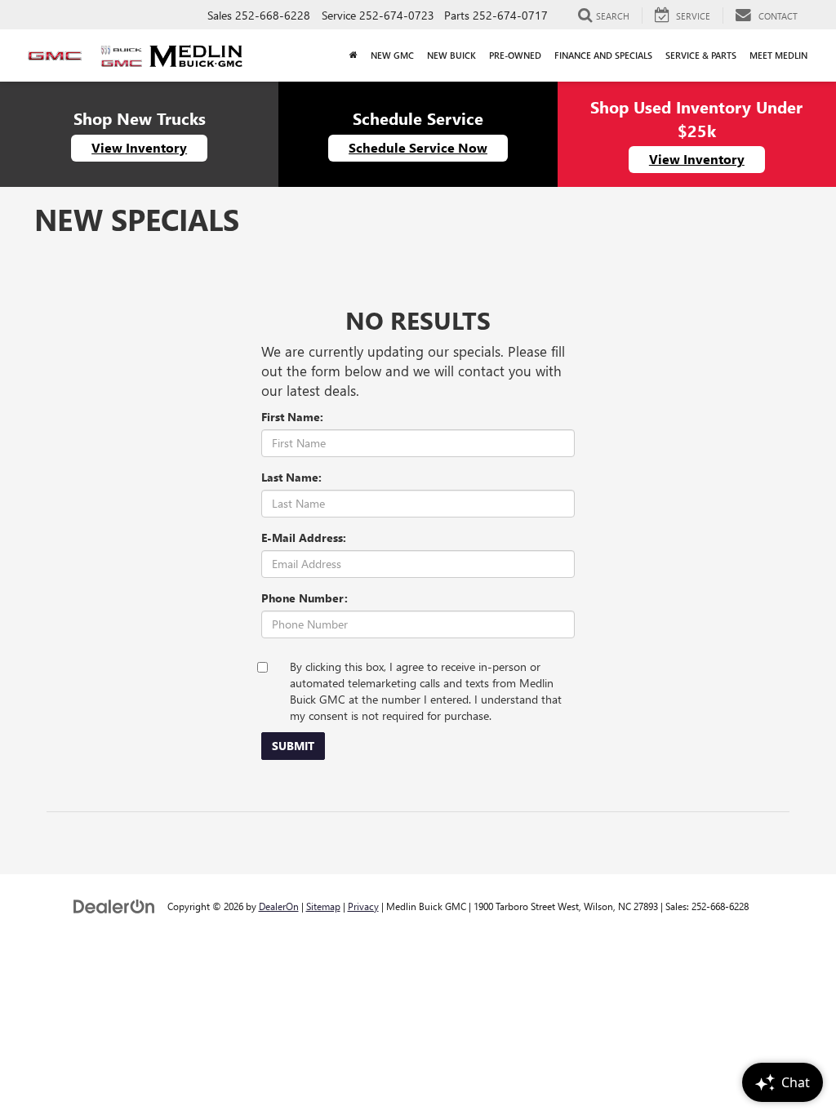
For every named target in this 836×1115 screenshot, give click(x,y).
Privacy (363, 906)
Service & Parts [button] (700, 55)
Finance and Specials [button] (603, 55)
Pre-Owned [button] (515, 55)
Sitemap (323, 906)
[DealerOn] (114, 905)
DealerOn (279, 906)
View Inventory (139, 147)
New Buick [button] (451, 55)
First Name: (292, 416)
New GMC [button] (392, 55)
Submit (293, 745)
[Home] (353, 55)
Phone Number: (304, 598)
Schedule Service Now (418, 147)
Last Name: (291, 477)
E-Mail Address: (303, 537)
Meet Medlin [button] (778, 55)
